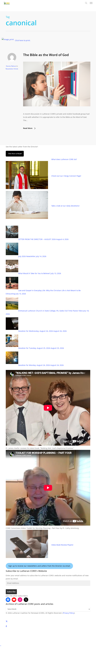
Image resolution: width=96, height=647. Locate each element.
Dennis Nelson (11, 66)
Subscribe (11, 591)
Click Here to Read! (15, 154)
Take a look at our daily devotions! (65, 206)
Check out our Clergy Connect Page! (66, 176)
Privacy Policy (68, 613)
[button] (91, 3)
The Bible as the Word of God (46, 55)
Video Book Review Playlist (62, 545)
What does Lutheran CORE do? (64, 159)
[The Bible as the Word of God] (56, 110)
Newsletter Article (12, 69)
